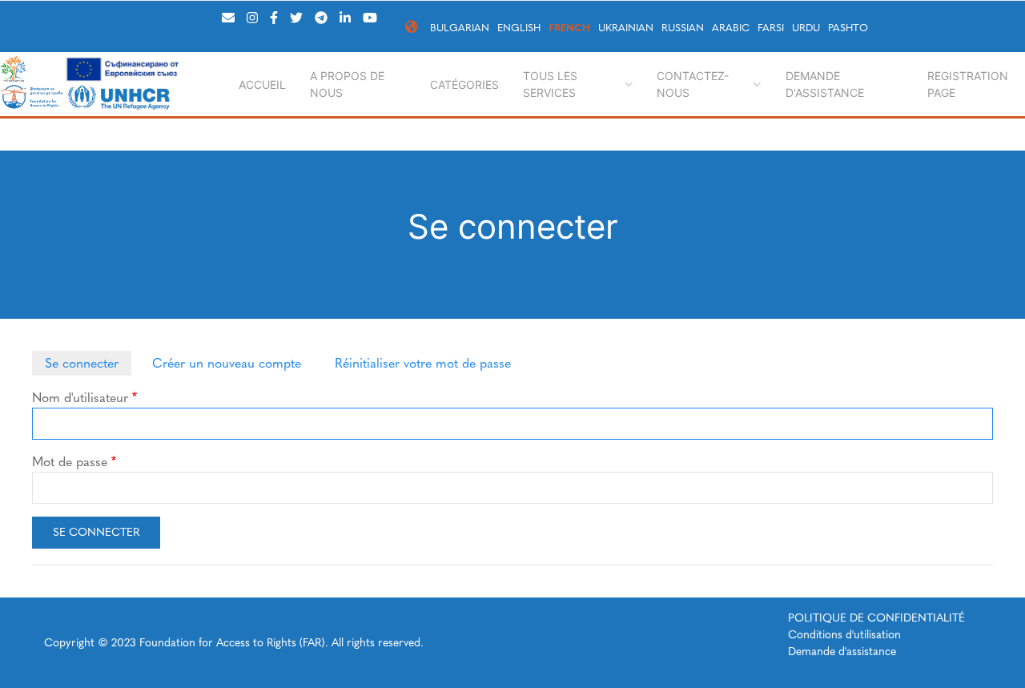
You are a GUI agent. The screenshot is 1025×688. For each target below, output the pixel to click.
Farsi (771, 28)
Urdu (806, 28)
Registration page (967, 84)
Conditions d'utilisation (844, 635)
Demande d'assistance (825, 84)
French (569, 28)
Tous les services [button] (550, 84)
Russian (682, 28)
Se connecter (82, 363)
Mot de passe (69, 461)
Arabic (731, 28)
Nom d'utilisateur (80, 397)
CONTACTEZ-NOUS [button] (693, 84)
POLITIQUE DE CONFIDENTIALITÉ (876, 618)
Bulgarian (459, 28)
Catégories (464, 84)
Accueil (262, 84)
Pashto (848, 28)
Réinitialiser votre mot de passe (423, 363)
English (519, 28)
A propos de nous (347, 84)
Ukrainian (625, 28)
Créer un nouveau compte (226, 363)
